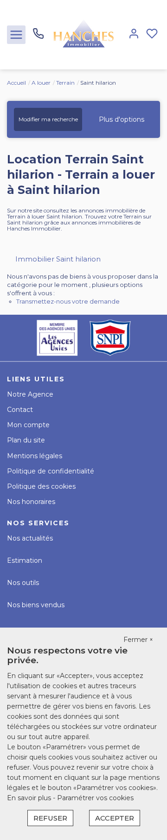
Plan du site (26, 440)
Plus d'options (121, 119)
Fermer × (138, 639)
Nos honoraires (31, 502)
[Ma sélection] (152, 34)
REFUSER (50, 818)
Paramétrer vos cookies (95, 798)
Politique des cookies (41, 486)
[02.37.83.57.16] (38, 37)
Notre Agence (30, 394)
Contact (20, 409)
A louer (41, 82)
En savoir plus (30, 798)
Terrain (65, 82)
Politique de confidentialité (50, 471)
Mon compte (28, 425)
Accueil (16, 82)
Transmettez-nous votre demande (68, 301)
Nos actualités (30, 538)
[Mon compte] (134, 34)
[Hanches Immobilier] (83, 34)
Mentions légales (34, 456)
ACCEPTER (114, 818)
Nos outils (23, 583)
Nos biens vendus (35, 605)
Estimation (24, 560)
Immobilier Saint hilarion (58, 259)
